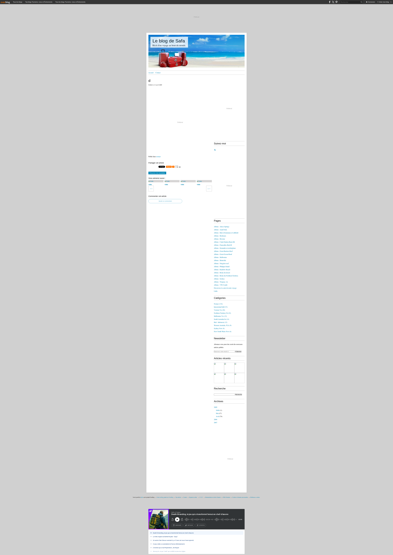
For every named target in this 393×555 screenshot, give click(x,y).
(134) (218, 304)
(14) (221, 319)
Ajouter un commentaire (165, 201)
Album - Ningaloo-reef (221, 263)
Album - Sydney (219, 279)
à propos (202, 525)
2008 (215, 419)
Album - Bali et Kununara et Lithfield (226, 233)
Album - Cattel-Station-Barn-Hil (224, 242)
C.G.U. (201, 497)
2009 (215, 407)
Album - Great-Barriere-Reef (223, 251)
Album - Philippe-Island (221, 266)
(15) (220, 316)
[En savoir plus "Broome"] (229, 378)
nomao (158, 156)
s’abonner (178, 525)
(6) (222, 331)
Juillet (218, 410)
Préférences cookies (255, 497)
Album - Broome (219, 239)
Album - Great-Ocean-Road (223, 254)
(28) (219, 310)
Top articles (178, 497)
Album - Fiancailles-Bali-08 (223, 245)
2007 (215, 422)
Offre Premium (226, 497)
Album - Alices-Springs (221, 226)
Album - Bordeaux (220, 236)
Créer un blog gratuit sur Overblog (165, 497)
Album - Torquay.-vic (221, 282)
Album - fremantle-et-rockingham (225, 248)
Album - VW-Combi (220, 285)
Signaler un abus (193, 497)
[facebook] (329, 2)
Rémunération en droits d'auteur (213, 497)
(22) (222, 313)
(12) (220, 322)
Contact (157, 73)
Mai (217, 413)
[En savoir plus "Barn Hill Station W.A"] (219, 378)
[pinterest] (336, 2)
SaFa (142, 497)
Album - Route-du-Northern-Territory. (226, 276)
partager (190, 525)
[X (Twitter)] (333, 2)
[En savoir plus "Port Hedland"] (239, 368)
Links (216, 291)
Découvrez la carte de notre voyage (225, 288)
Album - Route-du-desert (222, 273)
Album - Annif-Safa (220, 230)
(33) (221, 307)
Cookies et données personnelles (240, 497)
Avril (217, 416)
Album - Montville (220, 260)
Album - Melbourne (220, 257)
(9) (222, 325)
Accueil (150, 73)
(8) (219, 328)
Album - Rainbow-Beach (222, 269)
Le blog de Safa (168, 40)
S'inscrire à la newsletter (157, 173)
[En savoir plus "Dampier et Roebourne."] (229, 368)
